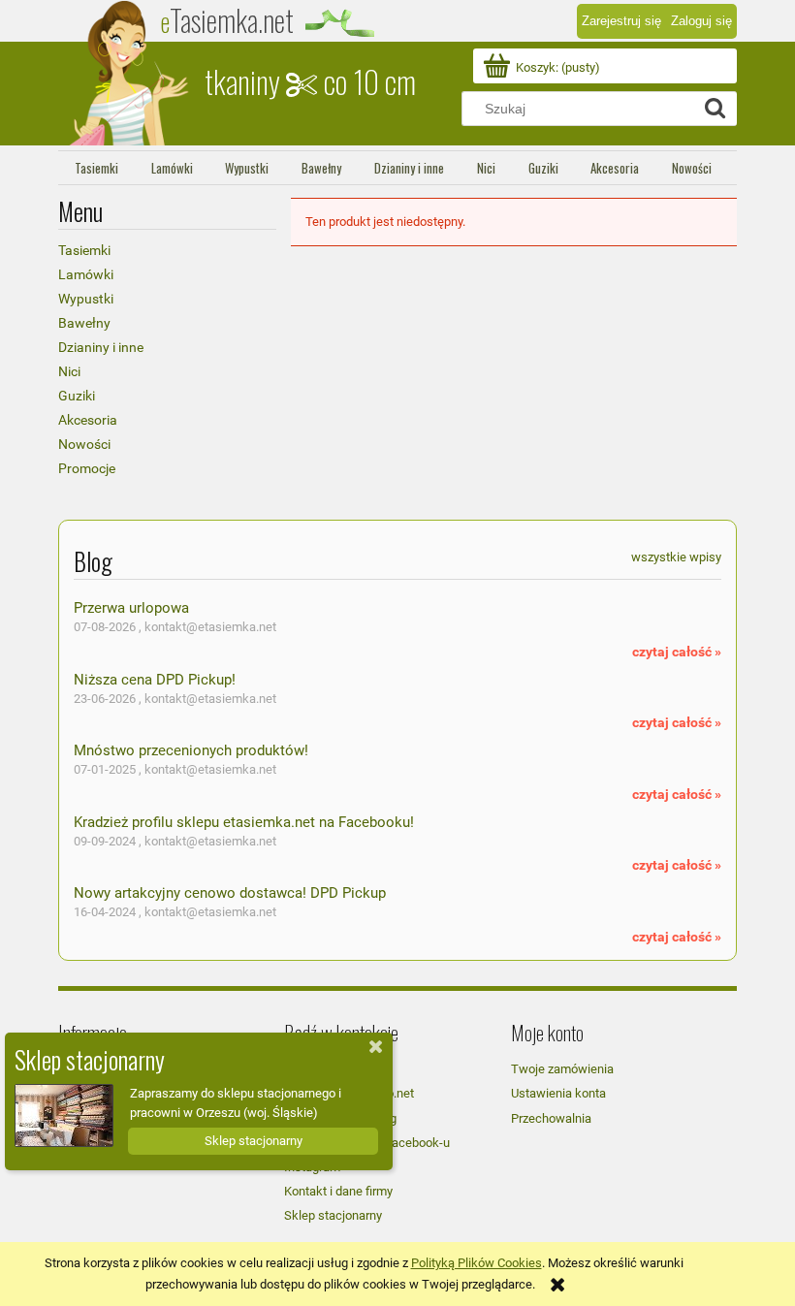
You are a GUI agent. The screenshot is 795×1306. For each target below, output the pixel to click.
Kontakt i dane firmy (338, 1191)
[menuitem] (96, 168)
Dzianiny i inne (100, 347)
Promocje (86, 468)
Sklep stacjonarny (333, 1215)
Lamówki (85, 274)
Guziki (76, 395)
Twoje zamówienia (562, 1069)
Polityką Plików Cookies (476, 1263)
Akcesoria (87, 420)
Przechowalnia (551, 1118)
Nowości (84, 444)
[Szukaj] (714, 108)
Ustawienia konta (558, 1093)
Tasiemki (84, 250)
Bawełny (84, 323)
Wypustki (85, 298)
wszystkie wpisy (676, 557)
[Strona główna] (131, 72)
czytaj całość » (676, 651)
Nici (69, 371)
